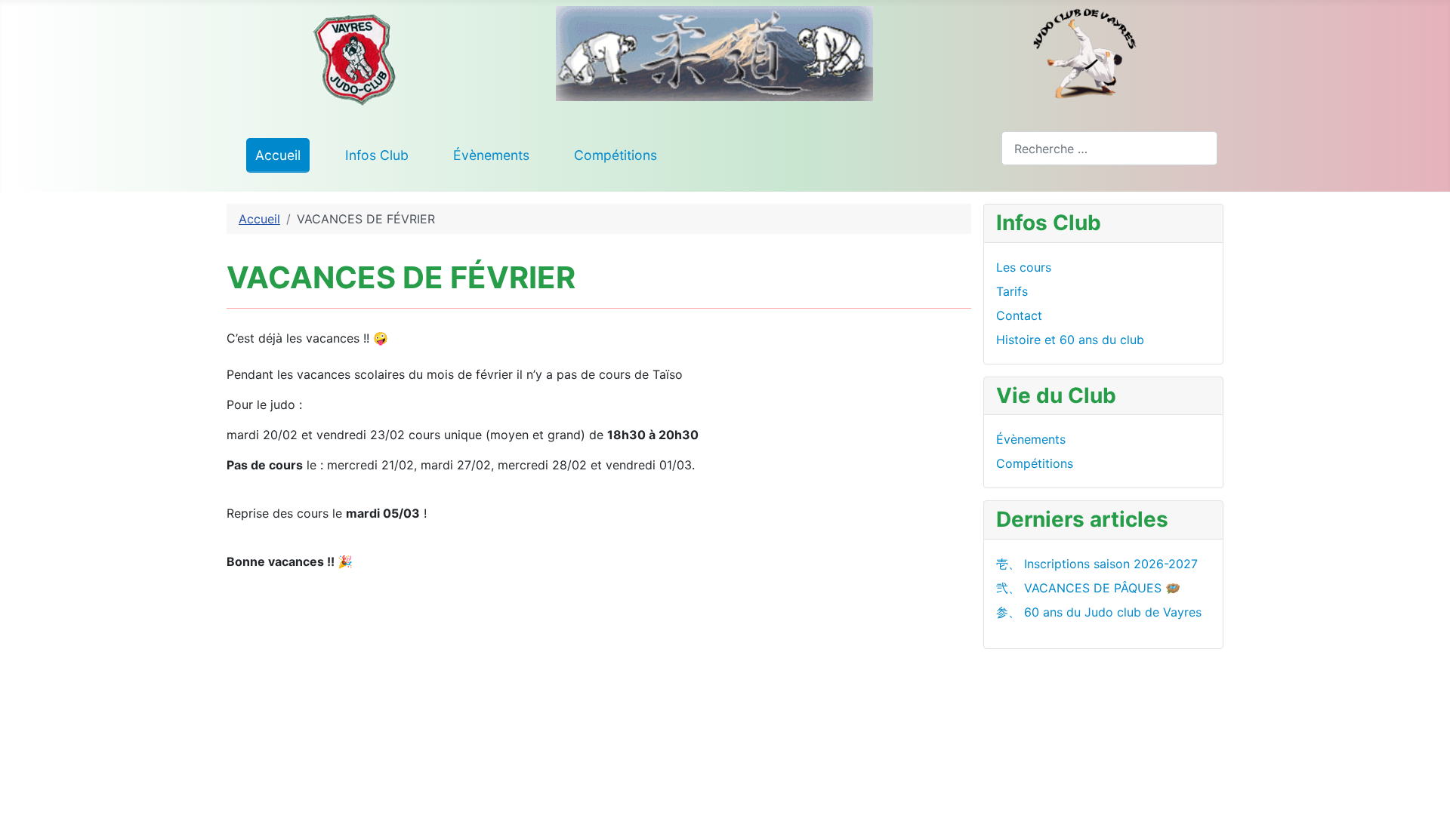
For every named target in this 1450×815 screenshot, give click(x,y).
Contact (1019, 315)
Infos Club (377, 155)
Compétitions (615, 155)
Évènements (491, 155)
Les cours (1023, 267)
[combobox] (1109, 148)
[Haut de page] (1431, 796)
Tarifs (1012, 291)
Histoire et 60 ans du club (1070, 339)
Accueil (278, 155)
